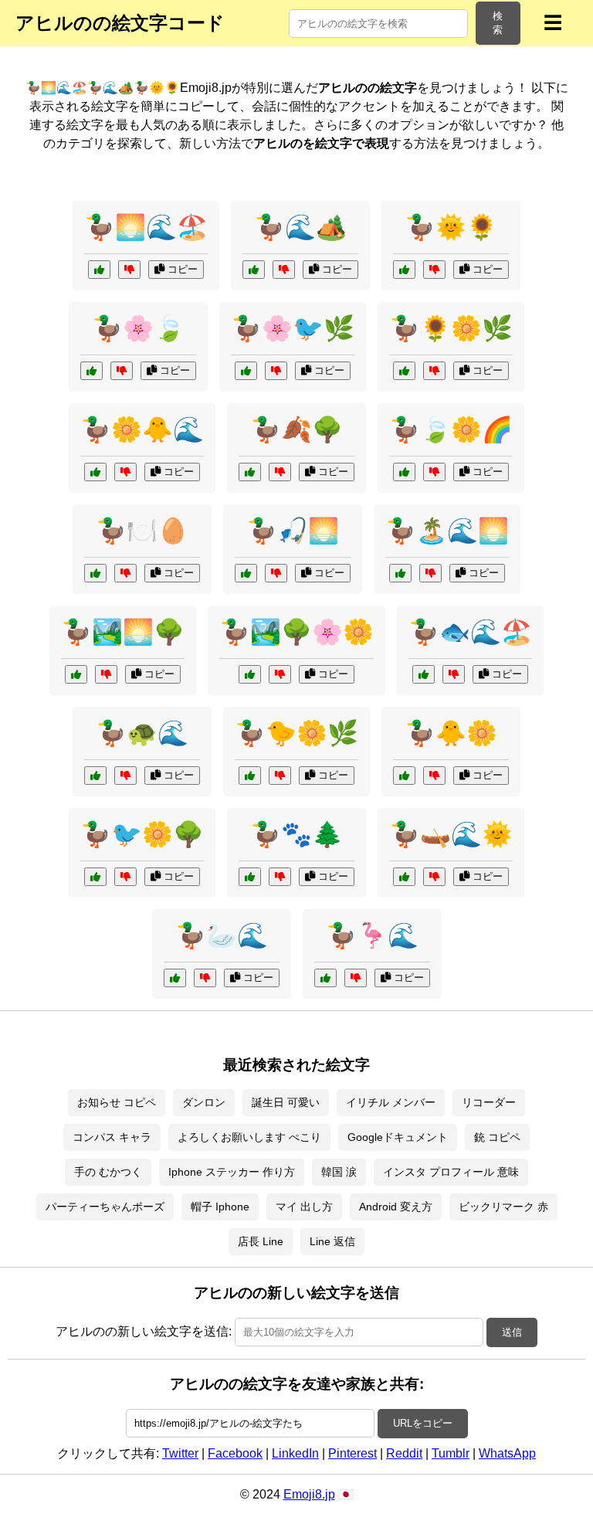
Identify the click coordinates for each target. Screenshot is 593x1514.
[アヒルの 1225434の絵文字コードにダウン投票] (284, 269)
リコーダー (489, 1102)
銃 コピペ (497, 1137)
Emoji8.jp (309, 1494)
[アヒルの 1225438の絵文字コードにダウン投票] (106, 674)
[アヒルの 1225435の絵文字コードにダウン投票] (434, 269)
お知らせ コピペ (116, 1102)
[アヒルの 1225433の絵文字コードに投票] (250, 775)
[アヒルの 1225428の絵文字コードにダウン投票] (280, 674)
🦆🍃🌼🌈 (451, 429)
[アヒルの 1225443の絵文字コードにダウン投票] (280, 472)
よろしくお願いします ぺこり (249, 1137)
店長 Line (260, 1241)
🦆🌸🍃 (138, 328)
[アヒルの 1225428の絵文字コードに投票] (250, 674)
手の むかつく (108, 1172)
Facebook (235, 1453)
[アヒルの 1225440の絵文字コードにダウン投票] (121, 371)
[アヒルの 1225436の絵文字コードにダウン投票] (434, 472)
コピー (181, 269)
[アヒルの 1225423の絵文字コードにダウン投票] (276, 371)
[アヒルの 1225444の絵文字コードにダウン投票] (125, 472)
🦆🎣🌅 (292, 531)
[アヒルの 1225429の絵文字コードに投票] (95, 573)
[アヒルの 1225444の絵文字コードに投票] (95, 472)
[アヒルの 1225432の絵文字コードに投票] (175, 978)
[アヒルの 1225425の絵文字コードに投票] (423, 674)
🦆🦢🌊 (221, 935)
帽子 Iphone (220, 1206)
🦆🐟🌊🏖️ (470, 632)
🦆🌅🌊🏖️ (146, 227)
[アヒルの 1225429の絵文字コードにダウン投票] (125, 573)
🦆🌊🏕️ (300, 227)
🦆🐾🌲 (296, 834)
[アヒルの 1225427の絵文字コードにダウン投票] (434, 371)
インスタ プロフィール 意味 (451, 1172)
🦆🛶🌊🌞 (451, 834)
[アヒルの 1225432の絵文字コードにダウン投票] (205, 978)
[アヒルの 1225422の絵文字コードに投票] (404, 775)
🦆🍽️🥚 (142, 531)
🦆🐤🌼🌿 (296, 733)
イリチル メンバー (390, 1102)
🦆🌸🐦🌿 (292, 328)
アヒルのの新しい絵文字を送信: (144, 1331)
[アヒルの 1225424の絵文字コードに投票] (404, 876)
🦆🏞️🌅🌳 (123, 632)
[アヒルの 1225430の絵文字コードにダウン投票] (280, 876)
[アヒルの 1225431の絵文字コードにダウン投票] (430, 573)
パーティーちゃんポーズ (105, 1206)
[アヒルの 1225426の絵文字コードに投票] (246, 573)
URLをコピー (422, 1423)
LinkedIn (295, 1453)
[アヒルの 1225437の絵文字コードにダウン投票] (355, 978)
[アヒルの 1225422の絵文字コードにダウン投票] (434, 775)
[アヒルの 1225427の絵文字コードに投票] (404, 371)
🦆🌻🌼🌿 (451, 328)
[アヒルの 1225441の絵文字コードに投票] (95, 876)
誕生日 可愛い (286, 1102)
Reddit (404, 1453)
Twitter (180, 1453)
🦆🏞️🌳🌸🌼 (296, 632)
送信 (512, 1332)
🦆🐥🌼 (451, 733)
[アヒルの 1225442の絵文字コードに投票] (99, 269)
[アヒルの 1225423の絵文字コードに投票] (246, 371)
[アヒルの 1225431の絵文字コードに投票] (400, 573)
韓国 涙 (339, 1172)
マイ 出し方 (304, 1206)
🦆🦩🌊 (372, 935)
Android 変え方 (395, 1206)
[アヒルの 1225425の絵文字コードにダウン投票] (453, 674)
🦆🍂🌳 (296, 429)
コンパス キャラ (112, 1137)
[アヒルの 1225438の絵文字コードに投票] (76, 674)
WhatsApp (507, 1453)
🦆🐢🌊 (142, 733)
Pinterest (352, 1453)
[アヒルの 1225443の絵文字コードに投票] (250, 472)
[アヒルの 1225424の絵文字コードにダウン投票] (434, 876)
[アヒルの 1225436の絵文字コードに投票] (404, 472)
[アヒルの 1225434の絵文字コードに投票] (253, 269)
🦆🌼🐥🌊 (142, 429)
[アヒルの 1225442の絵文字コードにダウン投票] (129, 269)
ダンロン (203, 1102)
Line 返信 (332, 1241)
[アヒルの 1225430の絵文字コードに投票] (250, 876)
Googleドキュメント (397, 1137)
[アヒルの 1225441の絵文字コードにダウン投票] (125, 876)
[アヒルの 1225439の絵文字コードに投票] (95, 775)
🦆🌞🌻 (451, 227)
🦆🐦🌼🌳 (142, 834)
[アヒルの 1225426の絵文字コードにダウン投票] (276, 573)
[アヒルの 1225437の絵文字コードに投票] (325, 978)
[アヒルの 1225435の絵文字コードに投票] (404, 269)
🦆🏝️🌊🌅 (447, 531)
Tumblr (450, 1453)
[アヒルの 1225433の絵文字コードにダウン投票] (280, 775)
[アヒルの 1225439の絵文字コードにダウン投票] (125, 775)
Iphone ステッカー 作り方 (231, 1172)
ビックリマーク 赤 (503, 1206)
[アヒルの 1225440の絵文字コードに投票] (91, 371)
